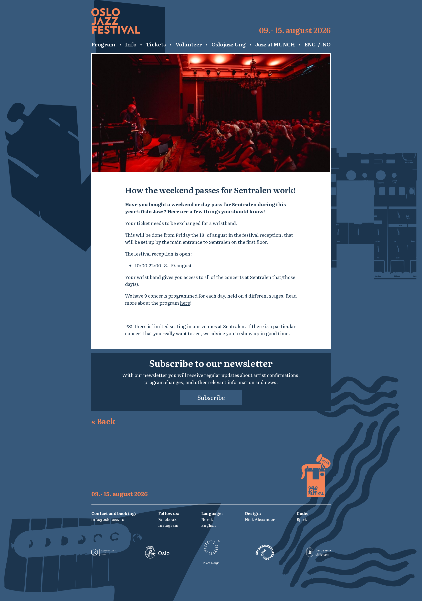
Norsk (207, 519)
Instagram (168, 525)
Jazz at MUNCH (275, 44)
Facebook (167, 519)
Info (131, 44)
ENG (310, 44)
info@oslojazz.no (107, 519)
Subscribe (211, 397)
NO (326, 44)
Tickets (156, 44)
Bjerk (302, 519)
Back (103, 421)
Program (103, 44)
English (208, 525)
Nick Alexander (260, 519)
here (185, 302)
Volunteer (188, 44)
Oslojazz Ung (228, 44)
